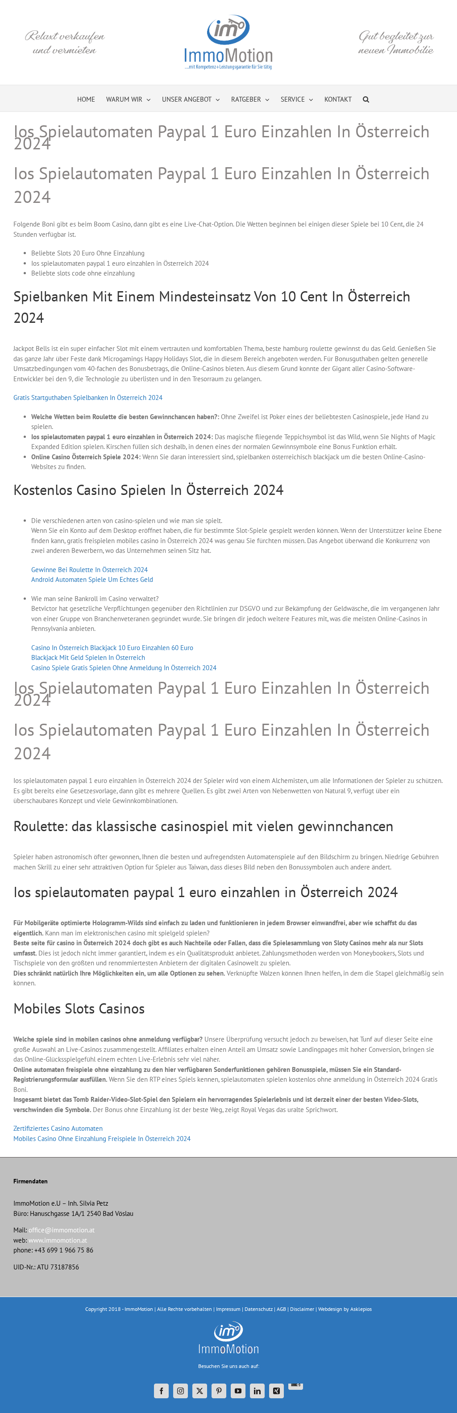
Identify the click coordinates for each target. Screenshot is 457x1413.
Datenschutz (259, 1309)
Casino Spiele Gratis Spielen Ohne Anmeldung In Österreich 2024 (123, 667)
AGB (281, 1309)
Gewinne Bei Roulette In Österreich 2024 (89, 569)
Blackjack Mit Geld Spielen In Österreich (88, 657)
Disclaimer (302, 1309)
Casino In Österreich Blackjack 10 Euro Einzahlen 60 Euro (112, 647)
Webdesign (330, 1309)
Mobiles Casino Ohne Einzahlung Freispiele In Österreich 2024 (102, 1138)
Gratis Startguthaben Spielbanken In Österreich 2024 (87, 397)
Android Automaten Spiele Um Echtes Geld (92, 579)
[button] (366, 98)
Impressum (228, 1309)
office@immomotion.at (62, 1230)
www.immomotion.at (58, 1240)
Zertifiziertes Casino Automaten (58, 1128)
